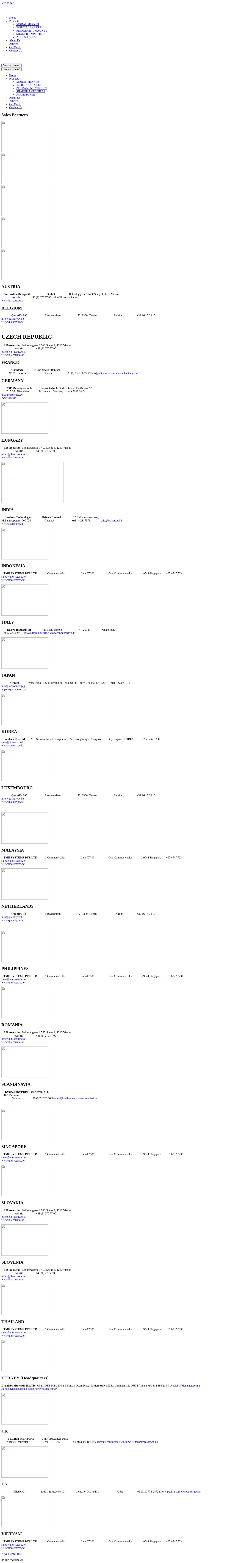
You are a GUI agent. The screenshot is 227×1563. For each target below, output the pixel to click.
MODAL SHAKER (27, 24)
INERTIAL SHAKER (29, 27)
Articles (13, 43)
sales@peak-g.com (170, 1491)
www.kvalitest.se (87, 1098)
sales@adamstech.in (112, 520)
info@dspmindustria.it (37, 632)
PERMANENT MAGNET (31, 30)
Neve (4, 1553)
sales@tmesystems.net (13, 576)
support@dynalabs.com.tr (42, 1388)
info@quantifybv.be (12, 318)
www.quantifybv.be (12, 321)
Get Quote (15, 47)
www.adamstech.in (12, 523)
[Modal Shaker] (19, 11)
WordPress (15, 1553)
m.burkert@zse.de (12, 394)
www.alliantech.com (126, 373)
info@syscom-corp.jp (13, 685)
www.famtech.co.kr (12, 745)
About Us (14, 40)
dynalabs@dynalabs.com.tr (185, 1385)
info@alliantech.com (103, 373)
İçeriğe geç (7, 2)
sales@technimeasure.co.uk (112, 1441)
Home (12, 17)
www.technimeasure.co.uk (143, 1441)
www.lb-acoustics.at (12, 300)
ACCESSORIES (26, 37)
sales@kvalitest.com (66, 1098)
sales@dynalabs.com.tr (14, 1388)
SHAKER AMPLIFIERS (30, 33)
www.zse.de (8, 397)
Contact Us (15, 50)
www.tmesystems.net (13, 579)
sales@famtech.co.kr (13, 742)
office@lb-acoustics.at (64, 297)
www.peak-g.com (191, 1491)
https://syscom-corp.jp (13, 689)
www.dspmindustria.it (62, 632)
